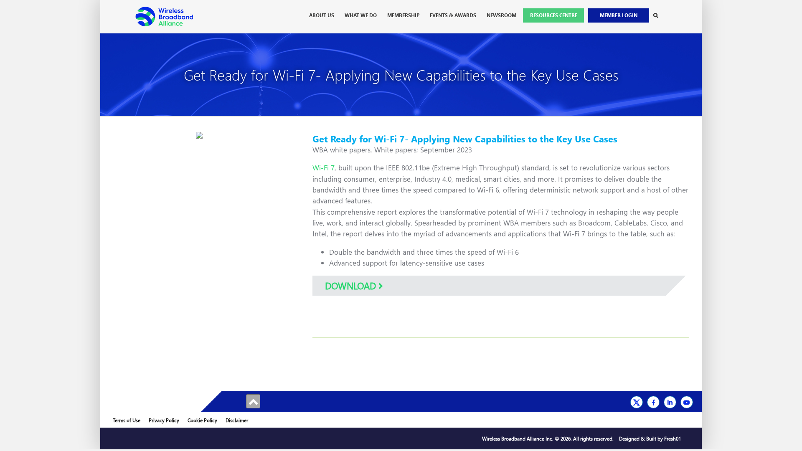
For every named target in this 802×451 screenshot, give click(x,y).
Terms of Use (126, 420)
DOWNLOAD (351, 285)
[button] (655, 15)
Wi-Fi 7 (323, 167)
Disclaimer (237, 420)
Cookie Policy (202, 420)
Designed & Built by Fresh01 (650, 439)
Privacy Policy (164, 420)
